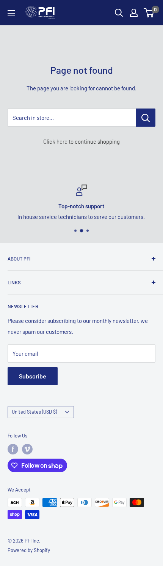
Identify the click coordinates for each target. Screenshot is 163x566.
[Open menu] (11, 13)
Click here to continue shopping (81, 141)
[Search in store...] (145, 118)
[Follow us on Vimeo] (27, 449)
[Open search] (119, 13)
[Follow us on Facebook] (13, 449)
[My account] (134, 13)
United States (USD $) (34, 412)
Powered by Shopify (29, 550)
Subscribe (32, 376)
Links (14, 282)
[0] (149, 12)
